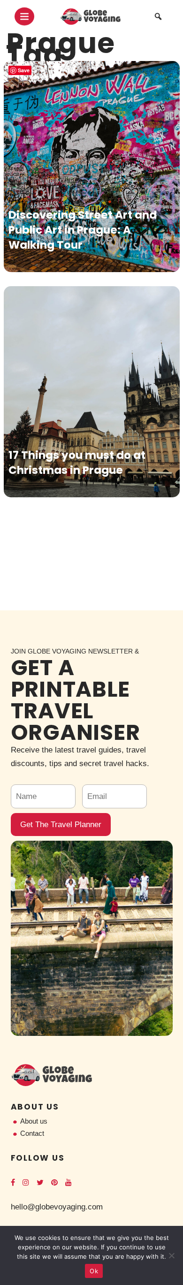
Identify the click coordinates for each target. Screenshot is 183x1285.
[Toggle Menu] (24, 16)
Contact (32, 1133)
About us (33, 1121)
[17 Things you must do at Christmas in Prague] (92, 391)
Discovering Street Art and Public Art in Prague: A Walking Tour (82, 229)
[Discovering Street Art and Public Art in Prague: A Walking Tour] (92, 166)
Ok (94, 1271)
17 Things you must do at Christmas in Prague (76, 463)
